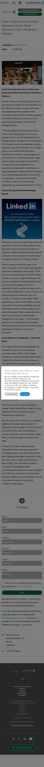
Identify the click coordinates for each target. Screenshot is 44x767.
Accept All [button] (24, 394)
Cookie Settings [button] (11, 394)
